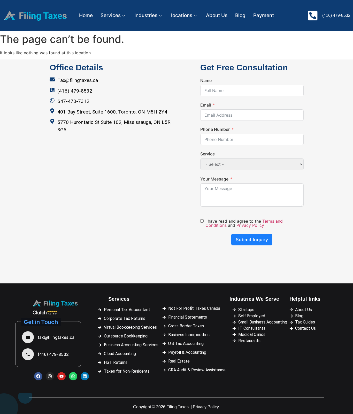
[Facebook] (38, 376)
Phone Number (215, 129)
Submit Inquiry (252, 239)
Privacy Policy (250, 225)
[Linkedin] (85, 376)
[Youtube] (61, 376)
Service (207, 153)
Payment (263, 15)
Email (205, 105)
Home (86, 15)
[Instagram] (50, 376)
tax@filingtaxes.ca (56, 337)
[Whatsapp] (73, 376)
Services (111, 15)
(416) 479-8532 (53, 354)
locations (181, 15)
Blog (240, 15)
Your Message (214, 179)
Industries (145, 15)
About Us (216, 15)
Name (206, 80)
